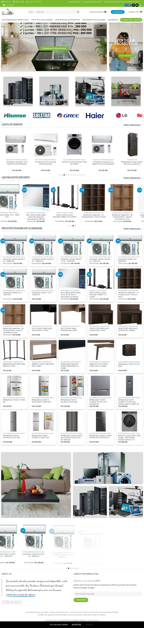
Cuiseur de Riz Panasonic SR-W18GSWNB (43, 216)
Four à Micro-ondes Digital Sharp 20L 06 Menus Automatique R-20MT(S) (71, 295)
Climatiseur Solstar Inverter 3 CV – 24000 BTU (14, 260)
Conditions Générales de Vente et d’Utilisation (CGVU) (121, 2)
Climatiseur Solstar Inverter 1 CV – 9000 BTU (100, 260)
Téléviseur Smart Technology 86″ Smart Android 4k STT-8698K (72, 217)
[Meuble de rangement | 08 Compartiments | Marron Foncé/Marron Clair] (38, 539)
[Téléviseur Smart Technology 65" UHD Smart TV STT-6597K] (100, 197)
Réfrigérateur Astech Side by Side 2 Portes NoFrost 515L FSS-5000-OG (71, 437)
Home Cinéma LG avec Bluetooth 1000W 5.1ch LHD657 (98, 295)
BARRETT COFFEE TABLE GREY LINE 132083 (43, 365)
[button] (135, 11)
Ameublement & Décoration (67, 20)
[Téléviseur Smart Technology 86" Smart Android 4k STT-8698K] (72, 197)
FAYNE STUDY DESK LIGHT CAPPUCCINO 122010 (99, 329)
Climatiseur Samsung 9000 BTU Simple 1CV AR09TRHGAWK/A (63, 163)
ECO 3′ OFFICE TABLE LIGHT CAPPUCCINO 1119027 (42, 329)
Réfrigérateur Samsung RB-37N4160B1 (92, 163)
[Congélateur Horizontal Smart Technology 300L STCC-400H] (14, 197)
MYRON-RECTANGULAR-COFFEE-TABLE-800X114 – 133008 (70, 366)
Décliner (89, 624)
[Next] (102, 47)
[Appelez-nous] (140, 5)
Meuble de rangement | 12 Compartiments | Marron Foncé (128, 295)
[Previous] (6, 47)
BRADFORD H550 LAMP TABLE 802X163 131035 (14, 365)
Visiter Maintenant (132, 125)
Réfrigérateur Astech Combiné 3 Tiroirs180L (69, 401)
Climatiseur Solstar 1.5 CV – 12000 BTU (42, 294)
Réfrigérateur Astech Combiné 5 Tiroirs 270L (40, 436)
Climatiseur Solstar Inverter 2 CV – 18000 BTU (43, 260)
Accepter (76, 624)
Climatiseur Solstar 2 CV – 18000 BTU (12, 294)
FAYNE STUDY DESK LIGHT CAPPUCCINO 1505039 (128, 329)
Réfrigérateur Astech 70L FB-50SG (129, 365)
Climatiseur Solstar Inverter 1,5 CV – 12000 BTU (71, 260)
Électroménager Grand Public (15, 20)
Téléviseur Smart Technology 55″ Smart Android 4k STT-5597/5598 (129, 217)
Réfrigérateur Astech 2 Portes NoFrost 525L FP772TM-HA (100, 436)
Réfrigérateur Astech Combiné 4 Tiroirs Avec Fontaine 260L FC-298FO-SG (128, 402)
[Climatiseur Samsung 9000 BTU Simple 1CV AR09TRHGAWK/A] (63, 144)
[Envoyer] (78, 12)
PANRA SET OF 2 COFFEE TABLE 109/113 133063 (98, 365)
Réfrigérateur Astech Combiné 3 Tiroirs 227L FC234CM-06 (98, 402)
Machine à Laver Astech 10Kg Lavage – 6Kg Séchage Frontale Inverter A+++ (129, 437)
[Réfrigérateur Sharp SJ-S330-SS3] (34, 144)
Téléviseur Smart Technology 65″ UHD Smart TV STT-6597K (101, 216)
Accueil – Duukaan (74, 2)
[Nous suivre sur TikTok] (133, 5)
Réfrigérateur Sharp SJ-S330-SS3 (34, 162)
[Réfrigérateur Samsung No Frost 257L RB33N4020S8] (120, 144)
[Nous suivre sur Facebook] (126, 5)
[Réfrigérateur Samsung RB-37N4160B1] (92, 144)
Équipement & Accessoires (94, 20)
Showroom (113, 20)
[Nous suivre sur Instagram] (129, 5)
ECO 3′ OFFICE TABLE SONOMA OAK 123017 (69, 329)
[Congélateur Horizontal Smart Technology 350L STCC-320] (67, 544)
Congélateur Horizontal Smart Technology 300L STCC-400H (14, 216)
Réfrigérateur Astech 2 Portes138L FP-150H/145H (41, 401)
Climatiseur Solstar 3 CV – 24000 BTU (127, 260)
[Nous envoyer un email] (137, 5)
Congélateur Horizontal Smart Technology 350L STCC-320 (67, 562)
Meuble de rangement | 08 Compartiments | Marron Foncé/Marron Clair (13, 330)
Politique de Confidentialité (92, 2)
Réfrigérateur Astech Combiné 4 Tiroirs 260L (11, 436)
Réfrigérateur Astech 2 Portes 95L (14, 401)
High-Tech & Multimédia (42, 20)
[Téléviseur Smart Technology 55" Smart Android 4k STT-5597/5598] (129, 197)
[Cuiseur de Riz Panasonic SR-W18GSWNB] (43, 197)
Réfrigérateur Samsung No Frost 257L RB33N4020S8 (121, 163)
